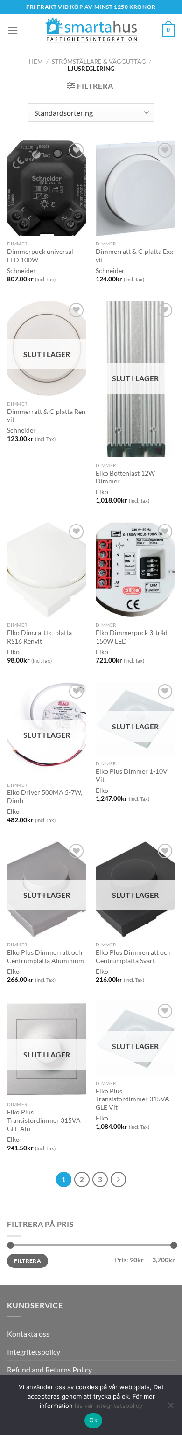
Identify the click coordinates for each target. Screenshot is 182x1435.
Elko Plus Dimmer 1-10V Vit (132, 776)
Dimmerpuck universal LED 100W (40, 256)
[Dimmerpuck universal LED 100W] (46, 188)
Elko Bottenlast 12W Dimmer (125, 477)
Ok (93, 1420)
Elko (102, 492)
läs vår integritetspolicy (108, 1405)
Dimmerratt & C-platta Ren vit (46, 416)
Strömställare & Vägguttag (99, 61)
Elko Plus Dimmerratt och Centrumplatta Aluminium (45, 957)
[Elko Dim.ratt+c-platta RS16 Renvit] (46, 569)
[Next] (118, 1180)
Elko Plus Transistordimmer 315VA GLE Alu (44, 1120)
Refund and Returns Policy (49, 1369)
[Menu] (12, 30)
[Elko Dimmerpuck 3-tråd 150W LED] (135, 569)
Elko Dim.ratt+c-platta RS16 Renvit (39, 637)
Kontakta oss (28, 1333)
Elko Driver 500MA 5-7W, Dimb (44, 797)
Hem (36, 61)
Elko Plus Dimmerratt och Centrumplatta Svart (133, 957)
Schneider (21, 270)
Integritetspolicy (33, 1351)
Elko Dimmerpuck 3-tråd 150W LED (132, 637)
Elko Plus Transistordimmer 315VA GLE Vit (132, 1099)
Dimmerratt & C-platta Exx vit (134, 256)
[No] (170, 1407)
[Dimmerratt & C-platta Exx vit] (135, 188)
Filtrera (27, 1260)
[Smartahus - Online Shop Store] (91, 30)
